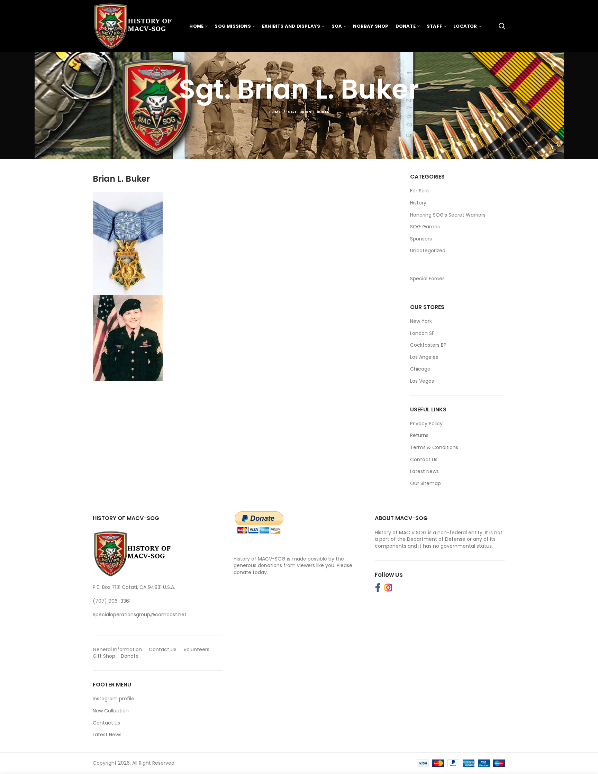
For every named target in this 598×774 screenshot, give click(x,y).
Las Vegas (422, 380)
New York (421, 321)
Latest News (424, 471)
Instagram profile (113, 698)
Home (275, 112)
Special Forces (427, 278)
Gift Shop (104, 656)
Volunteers (196, 649)
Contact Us (423, 459)
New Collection (111, 710)
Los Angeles (424, 357)
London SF (422, 333)
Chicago (420, 368)
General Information (117, 649)
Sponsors (421, 239)
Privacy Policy (426, 423)
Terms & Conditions (434, 447)
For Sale (419, 191)
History (418, 203)
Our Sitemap (425, 483)
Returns (419, 435)
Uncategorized (427, 250)
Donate (130, 656)
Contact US (162, 649)
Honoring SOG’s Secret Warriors (448, 215)
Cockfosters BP (428, 345)
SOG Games (425, 227)
